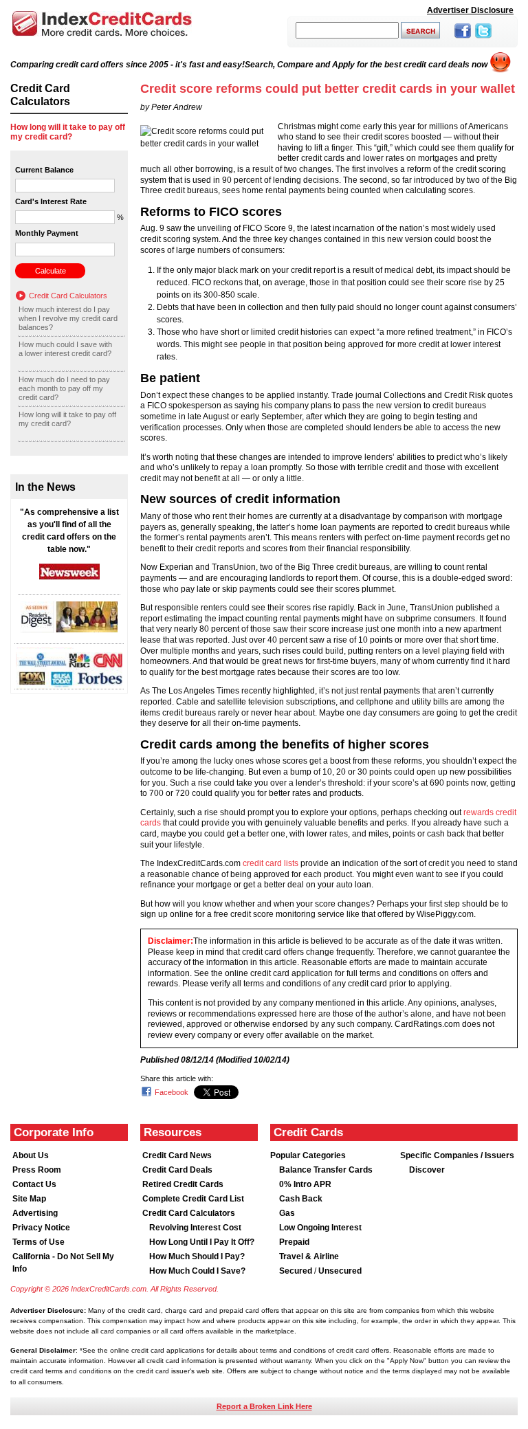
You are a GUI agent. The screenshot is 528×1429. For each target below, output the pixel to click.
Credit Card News (177, 1155)
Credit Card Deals (177, 1170)
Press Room (36, 1170)
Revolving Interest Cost (195, 1227)
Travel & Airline (309, 1256)
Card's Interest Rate (51, 201)
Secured (296, 1271)
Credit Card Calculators (68, 295)
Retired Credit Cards (182, 1184)
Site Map (29, 1199)
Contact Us (34, 1184)
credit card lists (270, 863)
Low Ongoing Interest (320, 1227)
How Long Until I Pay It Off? (201, 1242)
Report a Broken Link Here (264, 1406)
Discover (427, 1170)
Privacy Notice (41, 1227)
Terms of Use (38, 1242)
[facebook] (462, 39)
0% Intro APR (305, 1184)
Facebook (171, 1092)
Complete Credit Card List (193, 1199)
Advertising (35, 1213)
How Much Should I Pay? (197, 1256)
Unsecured (340, 1271)
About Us (30, 1155)
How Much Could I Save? (197, 1271)
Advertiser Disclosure (470, 10)
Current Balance (44, 170)
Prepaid (294, 1242)
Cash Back (300, 1199)
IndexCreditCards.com (101, 23)
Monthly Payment (46, 233)
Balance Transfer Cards (326, 1170)
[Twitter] (483, 39)
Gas (287, 1213)
